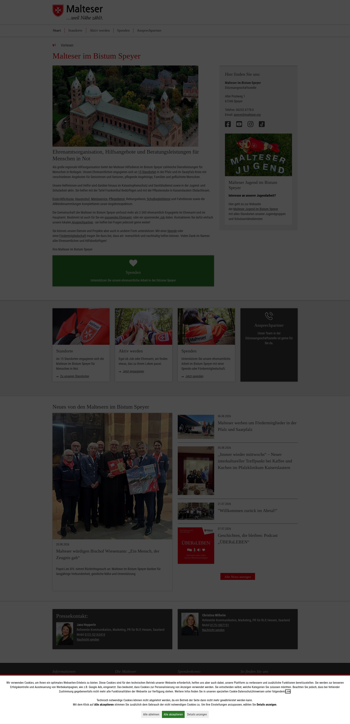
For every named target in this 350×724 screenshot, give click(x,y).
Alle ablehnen (152, 714)
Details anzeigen (198, 714)
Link (287, 691)
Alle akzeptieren (174, 714)
